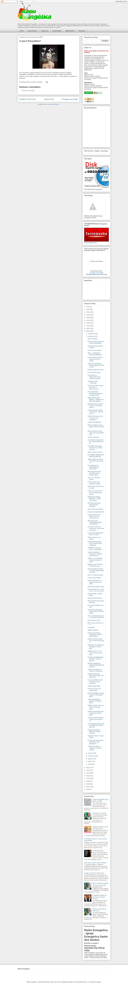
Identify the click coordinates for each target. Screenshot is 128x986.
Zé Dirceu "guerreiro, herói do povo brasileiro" (94, 504)
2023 (88, 309)
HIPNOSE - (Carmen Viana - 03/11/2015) (95, 548)
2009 (88, 781)
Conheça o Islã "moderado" (92, 382)
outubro (90, 753)
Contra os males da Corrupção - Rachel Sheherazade (95, 634)
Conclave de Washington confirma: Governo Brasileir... (95, 658)
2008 (88, 784)
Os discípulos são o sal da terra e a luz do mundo (96, 590)
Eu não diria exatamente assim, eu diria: (95, 533)
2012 (88, 773)
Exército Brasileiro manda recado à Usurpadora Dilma (96, 694)
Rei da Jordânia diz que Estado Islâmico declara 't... (96, 426)
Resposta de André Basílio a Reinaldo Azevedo (94, 731)
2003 (88, 789)
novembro (91, 336)
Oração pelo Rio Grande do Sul (94, 873)
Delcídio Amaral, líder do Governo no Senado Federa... (95, 405)
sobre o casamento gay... (96, 575)
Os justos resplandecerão (96, 512)
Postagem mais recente (27, 99)
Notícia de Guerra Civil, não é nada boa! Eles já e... (96, 640)
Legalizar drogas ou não (100, 827)
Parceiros (82, 31)
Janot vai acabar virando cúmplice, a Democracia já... (95, 387)
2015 (88, 331)
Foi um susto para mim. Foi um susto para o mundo (95, 492)
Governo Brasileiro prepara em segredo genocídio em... (95, 553)
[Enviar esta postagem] (46, 82)
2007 (88, 786)
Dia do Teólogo (92, 338)
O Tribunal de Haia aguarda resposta (94, 482)
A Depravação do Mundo (95, 369)
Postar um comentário (28, 90)
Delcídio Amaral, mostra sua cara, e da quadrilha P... (95, 417)
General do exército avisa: (96, 586)
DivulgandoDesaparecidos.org (96, 274)
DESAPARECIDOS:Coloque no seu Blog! (96, 271)
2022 (88, 312)
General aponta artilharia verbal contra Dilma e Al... (96, 719)
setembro (91, 756)
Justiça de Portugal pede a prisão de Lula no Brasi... (95, 713)
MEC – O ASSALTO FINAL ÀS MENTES (95, 354)
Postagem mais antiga (70, 99)
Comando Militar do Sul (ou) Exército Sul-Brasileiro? (95, 681)
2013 (88, 770)
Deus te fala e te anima (95, 452)
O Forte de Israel (97, 850)
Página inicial (49, 99)
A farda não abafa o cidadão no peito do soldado (95, 747)
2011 (88, 776)
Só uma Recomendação (95, 509)
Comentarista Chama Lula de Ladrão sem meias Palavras (96, 725)
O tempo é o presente (99, 813)
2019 (88, 320)
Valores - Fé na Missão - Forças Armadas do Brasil (95, 559)
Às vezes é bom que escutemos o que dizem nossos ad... (96, 528)
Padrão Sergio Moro (94, 686)
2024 (88, 306)
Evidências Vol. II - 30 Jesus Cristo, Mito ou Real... (95, 652)
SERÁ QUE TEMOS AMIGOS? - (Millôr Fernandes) (94, 498)
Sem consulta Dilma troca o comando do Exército (96, 616)
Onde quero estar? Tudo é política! (95, 862)
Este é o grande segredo (100, 883)
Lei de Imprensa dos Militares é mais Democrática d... (94, 516)
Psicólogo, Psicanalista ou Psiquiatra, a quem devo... (96, 646)
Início (22, 31)
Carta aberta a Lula (94, 620)
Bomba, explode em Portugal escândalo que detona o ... (96, 664)
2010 (88, 778)
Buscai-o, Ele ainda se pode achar (99, 909)
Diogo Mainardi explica (95, 598)
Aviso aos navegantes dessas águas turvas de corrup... (96, 365)
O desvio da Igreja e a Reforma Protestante (95, 670)
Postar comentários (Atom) (51, 104)
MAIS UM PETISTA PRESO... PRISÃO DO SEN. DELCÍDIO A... (95, 399)
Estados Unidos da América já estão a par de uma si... (96, 675)
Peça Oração (57, 31)
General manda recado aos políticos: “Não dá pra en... (95, 411)
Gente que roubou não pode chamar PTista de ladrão (96, 611)
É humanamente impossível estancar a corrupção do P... (95, 393)
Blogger (99, 982)
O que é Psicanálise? (94, 577)
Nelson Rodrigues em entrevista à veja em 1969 (95, 582)
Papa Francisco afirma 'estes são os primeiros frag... (96, 432)
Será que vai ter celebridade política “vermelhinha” (95, 522)
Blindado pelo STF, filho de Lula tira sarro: (95, 565)
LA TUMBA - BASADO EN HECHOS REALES (96, 455)
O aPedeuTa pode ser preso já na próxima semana (99, 896)
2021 (88, 315)
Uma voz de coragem (94, 350)
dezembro (91, 333)
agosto (90, 758)
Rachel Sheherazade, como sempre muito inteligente (95, 543)
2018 (88, 323)
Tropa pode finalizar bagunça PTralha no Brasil (95, 700)
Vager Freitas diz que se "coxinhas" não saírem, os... (96, 460)
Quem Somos (32, 31)
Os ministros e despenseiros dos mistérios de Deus (94, 376)
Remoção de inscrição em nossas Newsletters (96, 342)
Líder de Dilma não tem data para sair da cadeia (95, 359)
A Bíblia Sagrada (93, 630)
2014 (88, 767)
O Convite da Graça (94, 372)
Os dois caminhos (93, 437)
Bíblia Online (70, 31)
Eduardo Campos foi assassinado (94, 689)
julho (90, 761)
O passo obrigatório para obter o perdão (100, 800)
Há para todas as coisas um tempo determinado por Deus (96, 570)
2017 (88, 326)
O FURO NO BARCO (94, 422)
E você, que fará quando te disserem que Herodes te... (95, 741)
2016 (88, 328)
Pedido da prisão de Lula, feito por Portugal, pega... (96, 707)
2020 (88, 317)
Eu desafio (91, 627)
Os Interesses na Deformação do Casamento (93, 467)
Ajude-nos (44, 31)
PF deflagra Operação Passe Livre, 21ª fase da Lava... (95, 447)
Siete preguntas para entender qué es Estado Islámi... (94, 473)
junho (90, 764)
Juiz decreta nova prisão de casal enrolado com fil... (96, 441)
